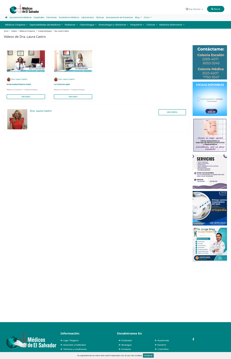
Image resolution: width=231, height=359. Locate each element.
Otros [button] (147, 17)
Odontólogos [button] (87, 24)
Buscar (216, 9)
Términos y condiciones (75, 349)
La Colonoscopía (62, 84)
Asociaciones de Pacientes (119, 17)
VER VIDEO (25, 96)
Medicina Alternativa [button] (171, 24)
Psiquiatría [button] (136, 24)
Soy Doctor (194, 9)
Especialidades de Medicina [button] (45, 24)
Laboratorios (87, 17)
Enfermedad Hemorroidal (19, 84)
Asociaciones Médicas (20, 17)
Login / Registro (71, 340)
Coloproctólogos (45, 31)
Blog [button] (137, 17)
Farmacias (51, 17)
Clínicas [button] (151, 24)
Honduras (126, 349)
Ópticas (100, 17)
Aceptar (148, 355)
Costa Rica (162, 349)
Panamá (161, 344)
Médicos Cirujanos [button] (15, 24)
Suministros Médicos (69, 17)
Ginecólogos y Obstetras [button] (113, 24)
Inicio (6, 31)
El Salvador (126, 340)
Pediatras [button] (70, 24)
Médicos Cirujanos (27, 31)
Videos (14, 31)
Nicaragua (126, 344)
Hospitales (39, 17)
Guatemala (163, 340)
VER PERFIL (172, 112)
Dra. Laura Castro (62, 31)
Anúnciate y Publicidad (74, 344)
